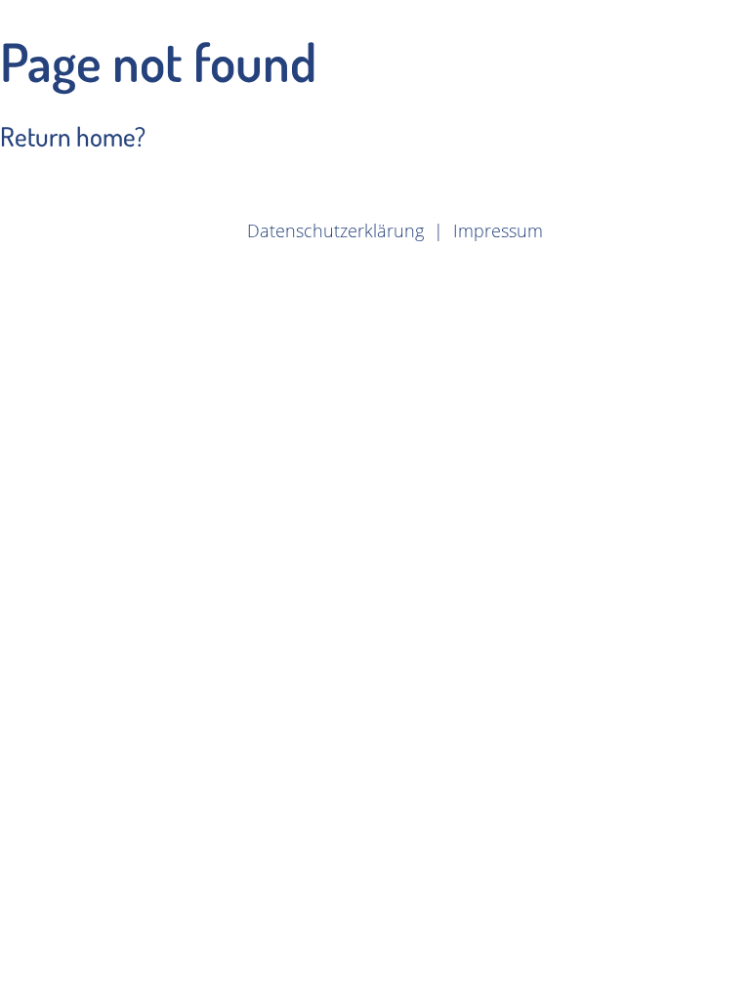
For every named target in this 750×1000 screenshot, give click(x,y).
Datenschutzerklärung (335, 230)
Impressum (498, 230)
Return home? (73, 135)
